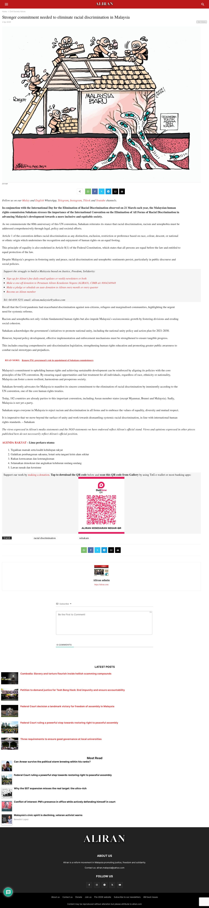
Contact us (67, 897)
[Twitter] (101, 191)
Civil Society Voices (17, 11)
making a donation (38, 475)
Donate (78, 897)
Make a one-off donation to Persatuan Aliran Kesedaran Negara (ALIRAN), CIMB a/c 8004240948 (61, 283)
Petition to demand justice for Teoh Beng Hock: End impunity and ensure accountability (72, 690)
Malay (26, 200)
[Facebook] (95, 191)
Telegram (63, 200)
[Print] (122, 191)
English (39, 200)
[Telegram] (108, 191)
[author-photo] (101, 575)
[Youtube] (120, 885)
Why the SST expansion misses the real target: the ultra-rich (50, 788)
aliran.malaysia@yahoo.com (110, 867)
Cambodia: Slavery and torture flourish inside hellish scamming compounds (65, 673)
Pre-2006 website (102, 897)
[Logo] (104, 847)
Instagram (76, 200)
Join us (88, 897)
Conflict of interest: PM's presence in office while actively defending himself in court (64, 801)
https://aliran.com (101, 584)
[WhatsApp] (88, 191)
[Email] (115, 191)
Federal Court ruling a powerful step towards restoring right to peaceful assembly (69, 722)
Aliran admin (101, 580)
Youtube (100, 200)
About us (55, 897)
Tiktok (86, 200)
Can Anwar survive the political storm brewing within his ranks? (52, 761)
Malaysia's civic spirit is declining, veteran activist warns (48, 815)
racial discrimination (45, 538)
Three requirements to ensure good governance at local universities (61, 739)
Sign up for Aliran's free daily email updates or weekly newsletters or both (47, 278)
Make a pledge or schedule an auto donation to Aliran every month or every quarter (52, 287)
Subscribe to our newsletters (127, 897)
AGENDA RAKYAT (14, 442)
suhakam (84, 538)
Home (4, 11)
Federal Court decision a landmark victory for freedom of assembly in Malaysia (67, 706)
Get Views (202, 22)
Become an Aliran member (21, 291)
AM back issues (150, 897)
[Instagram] (97, 885)
